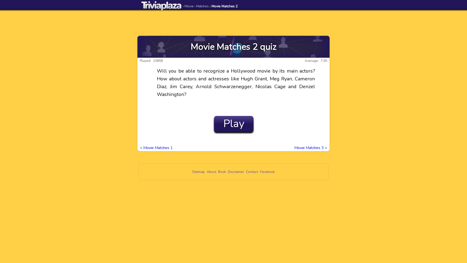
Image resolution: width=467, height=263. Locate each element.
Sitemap (198, 171)
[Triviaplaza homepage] (161, 5)
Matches (201, 6)
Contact (252, 171)
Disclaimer (236, 171)
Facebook (267, 171)
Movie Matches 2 (223, 6)
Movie (188, 6)
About (211, 171)
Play (233, 123)
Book (222, 171)
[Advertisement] (233, 22)
